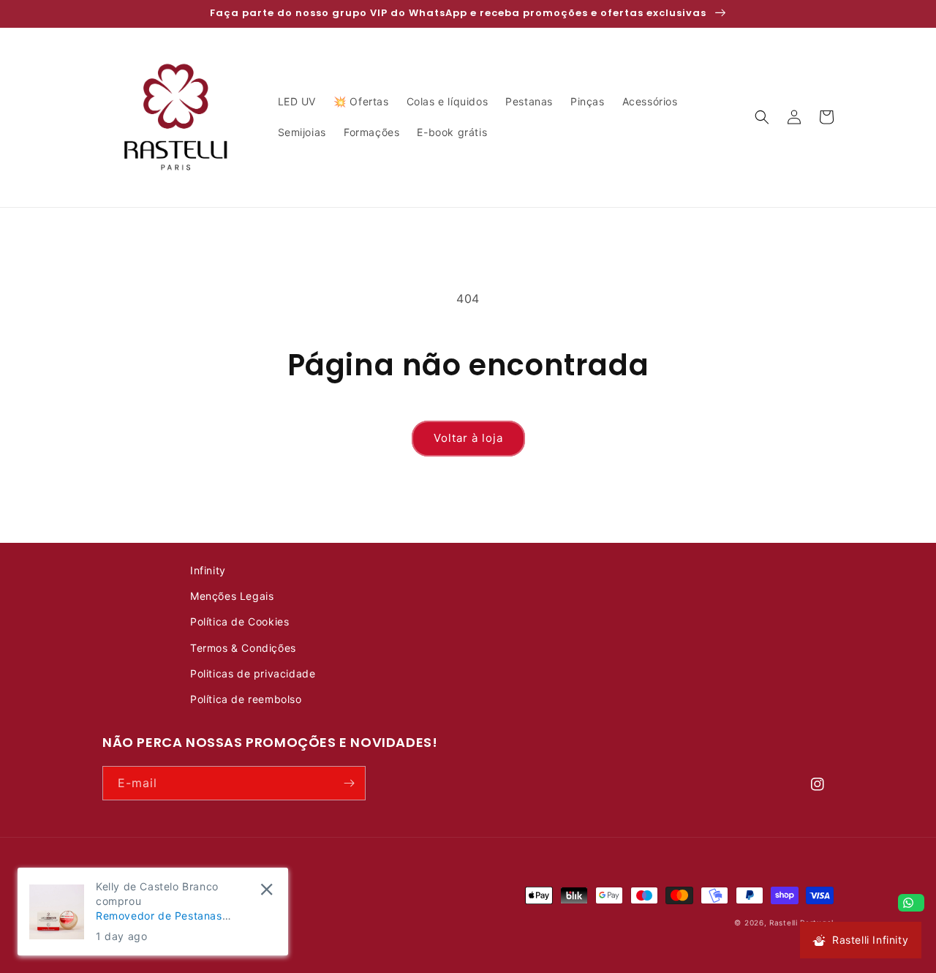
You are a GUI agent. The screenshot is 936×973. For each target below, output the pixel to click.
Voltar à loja (468, 438)
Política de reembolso (246, 699)
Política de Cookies (239, 621)
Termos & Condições (243, 648)
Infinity (208, 570)
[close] (266, 889)
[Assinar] (349, 783)
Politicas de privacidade (252, 673)
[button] (762, 117)
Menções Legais (231, 596)
